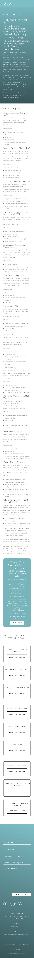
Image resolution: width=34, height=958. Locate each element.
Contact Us (17, 623)
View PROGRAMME (17, 657)
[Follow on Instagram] (5, 904)
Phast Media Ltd (22, 953)
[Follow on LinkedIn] (20, 904)
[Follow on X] (15, 904)
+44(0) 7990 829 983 (17, 927)
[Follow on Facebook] (10, 904)
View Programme (17, 675)
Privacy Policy (17, 949)
